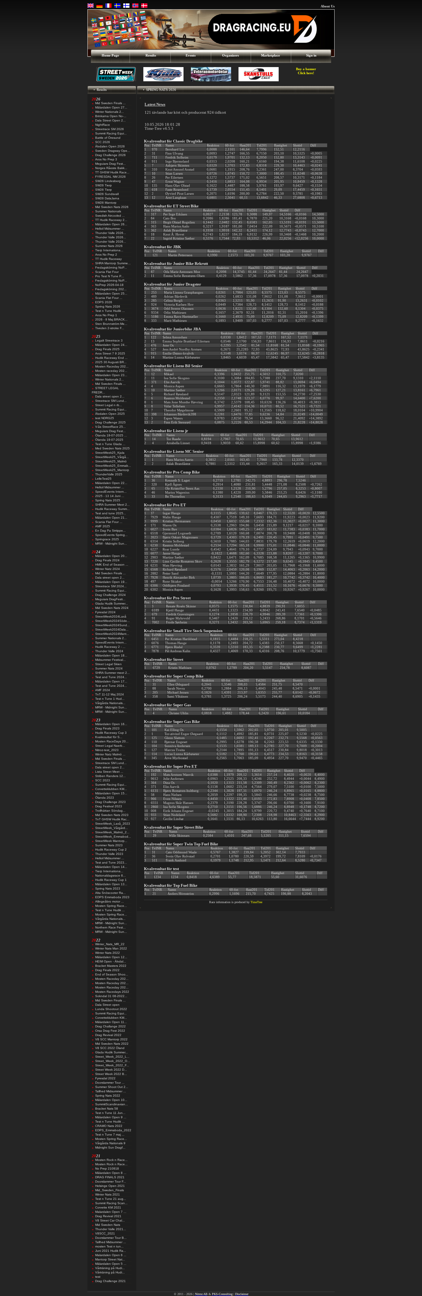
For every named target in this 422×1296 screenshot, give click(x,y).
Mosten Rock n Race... (111, 1160)
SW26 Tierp (103, 185)
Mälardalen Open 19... (111, 582)
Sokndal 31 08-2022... (111, 996)
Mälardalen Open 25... (111, 293)
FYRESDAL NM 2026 (110, 176)
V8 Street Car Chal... (110, 1220)
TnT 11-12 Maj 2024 (109, 694)
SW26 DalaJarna (107, 198)
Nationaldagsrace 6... (110, 875)
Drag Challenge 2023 (110, 802)
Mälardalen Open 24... (111, 344)
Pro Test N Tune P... (109, 276)
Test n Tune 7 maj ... (109, 1134)
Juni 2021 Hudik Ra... (110, 1250)
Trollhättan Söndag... (110, 810)
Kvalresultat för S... (108, 737)
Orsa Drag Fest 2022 (110, 1030)
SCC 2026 (102, 142)
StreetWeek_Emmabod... (113, 836)
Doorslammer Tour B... (111, 1237)
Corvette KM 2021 (108, 1207)
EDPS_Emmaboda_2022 (113, 1130)
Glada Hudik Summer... (111, 603)
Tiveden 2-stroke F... (109, 328)
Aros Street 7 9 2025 (110, 353)
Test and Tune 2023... (111, 862)
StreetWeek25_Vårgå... (112, 457)
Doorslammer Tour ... (109, 1082)
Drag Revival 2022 (108, 1035)
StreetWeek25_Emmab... (113, 465)
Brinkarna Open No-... (110, 116)
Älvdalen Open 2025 (110, 413)
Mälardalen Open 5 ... (110, 1263)
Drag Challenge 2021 (110, 1281)
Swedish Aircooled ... (110, 215)
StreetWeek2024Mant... (112, 633)
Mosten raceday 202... (111, 370)
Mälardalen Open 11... (111, 1022)
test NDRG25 (104, 418)
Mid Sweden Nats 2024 (112, 608)
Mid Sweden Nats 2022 (112, 1043)
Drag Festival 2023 (108, 806)
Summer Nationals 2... (111, 638)
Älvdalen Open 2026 (110, 146)
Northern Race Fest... (110, 927)
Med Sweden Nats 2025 (112, 448)
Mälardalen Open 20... (111, 556)
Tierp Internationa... (109, 250)
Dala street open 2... (109, 396)
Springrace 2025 (107, 539)
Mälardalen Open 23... (111, 375)
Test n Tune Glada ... (110, 444)
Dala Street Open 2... (110, 120)
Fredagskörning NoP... (111, 267)
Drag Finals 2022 (107, 970)
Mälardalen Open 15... (111, 793)
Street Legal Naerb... (110, 745)
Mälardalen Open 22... (111, 483)
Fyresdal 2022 (105, 1078)
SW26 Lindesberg (108, 181)
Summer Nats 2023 (109, 845)
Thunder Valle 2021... (110, 1229)
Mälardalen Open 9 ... (110, 1117)
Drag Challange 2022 (110, 1026)
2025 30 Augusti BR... (111, 362)
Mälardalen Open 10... (111, 1100)
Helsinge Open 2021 (110, 1186)
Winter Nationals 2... (109, 111)
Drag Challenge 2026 (110, 155)
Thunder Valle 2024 (109, 651)
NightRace (102, 124)
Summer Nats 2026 (109, 246)
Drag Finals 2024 (107, 560)
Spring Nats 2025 (107, 500)
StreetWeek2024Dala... (112, 629)
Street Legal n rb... (108, 405)
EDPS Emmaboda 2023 (112, 897)
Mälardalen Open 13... (111, 884)
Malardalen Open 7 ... (110, 1211)
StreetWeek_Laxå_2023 (112, 823)
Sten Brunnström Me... (111, 323)
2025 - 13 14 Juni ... (109, 496)
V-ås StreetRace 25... (110, 426)
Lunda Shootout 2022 (111, 1009)
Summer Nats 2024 (109, 668)
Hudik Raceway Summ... (112, 509)
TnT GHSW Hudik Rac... (112, 819)
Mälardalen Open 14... (111, 867)
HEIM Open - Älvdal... (110, 961)
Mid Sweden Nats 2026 (112, 207)
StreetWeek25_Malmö (111, 461)
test (97, 1276)
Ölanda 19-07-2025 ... (111, 435)
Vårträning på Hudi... (110, 1268)
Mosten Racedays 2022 (112, 991)
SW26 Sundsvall (107, 194)
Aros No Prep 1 (106, 315)
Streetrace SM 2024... (111, 586)
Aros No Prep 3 (106, 159)
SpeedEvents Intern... (111, 491)
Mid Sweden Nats (107, 1224)
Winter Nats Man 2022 (111, 948)
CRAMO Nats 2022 (108, 1126)
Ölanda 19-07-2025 (109, 439)
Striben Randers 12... (110, 776)
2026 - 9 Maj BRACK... (111, 319)
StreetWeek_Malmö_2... (112, 832)
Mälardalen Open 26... (111, 224)
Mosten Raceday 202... (112, 366)
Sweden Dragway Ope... (112, 150)
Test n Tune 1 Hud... (109, 698)
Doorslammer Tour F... (110, 1181)
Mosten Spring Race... (111, 905)
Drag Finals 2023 (107, 728)
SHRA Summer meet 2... (112, 672)
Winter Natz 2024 (107, 569)
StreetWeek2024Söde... (112, 621)
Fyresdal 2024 (105, 612)
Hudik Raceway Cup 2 (111, 849)
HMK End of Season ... (111, 564)
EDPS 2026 (103, 302)
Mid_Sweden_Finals (109, 1190)
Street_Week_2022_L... (112, 1056)
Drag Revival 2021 (108, 1216)
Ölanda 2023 (104, 797)
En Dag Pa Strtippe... (110, 530)
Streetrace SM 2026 (109, 129)
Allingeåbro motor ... (109, 901)
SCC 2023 (102, 780)
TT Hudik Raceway (108, 259)
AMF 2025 (102, 526)
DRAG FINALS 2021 (109, 1177)
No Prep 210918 (107, 1168)
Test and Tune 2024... (111, 677)
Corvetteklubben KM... (111, 789)
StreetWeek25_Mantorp (112, 470)
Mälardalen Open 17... (111, 681)
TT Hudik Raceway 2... (111, 220)
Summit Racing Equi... (111, 133)
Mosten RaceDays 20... (112, 741)
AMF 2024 (102, 690)
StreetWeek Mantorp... (111, 841)
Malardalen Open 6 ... (110, 1255)
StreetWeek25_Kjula (109, 452)
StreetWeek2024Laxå (110, 616)
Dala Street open (107, 1004)
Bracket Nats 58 (106, 1108)
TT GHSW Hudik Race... (112, 172)
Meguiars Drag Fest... (110, 163)
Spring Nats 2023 (107, 888)
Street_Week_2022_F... (112, 1065)
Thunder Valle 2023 (109, 854)
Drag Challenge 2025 (110, 422)
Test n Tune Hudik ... (110, 310)
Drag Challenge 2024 (110, 595)
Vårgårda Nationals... (110, 703)
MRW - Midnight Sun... (111, 543)
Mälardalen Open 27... (111, 107)
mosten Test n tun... (109, 1246)
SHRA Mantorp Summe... (113, 263)
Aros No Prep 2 (106, 254)
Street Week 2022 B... (111, 1074)
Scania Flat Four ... (108, 298)
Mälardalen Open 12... (111, 957)
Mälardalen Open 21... (111, 517)
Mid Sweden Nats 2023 (112, 815)
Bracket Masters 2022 (110, 965)
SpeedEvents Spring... (111, 535)
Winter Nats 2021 (107, 1194)
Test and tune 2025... (110, 513)
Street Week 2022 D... (111, 1069)
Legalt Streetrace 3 (109, 340)
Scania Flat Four (107, 272)
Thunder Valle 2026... (110, 233)
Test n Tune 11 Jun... (110, 1113)
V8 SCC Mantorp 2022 (111, 1039)
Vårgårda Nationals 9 (110, 1143)
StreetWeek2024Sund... (112, 625)
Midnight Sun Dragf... (110, 1147)
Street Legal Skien (108, 664)
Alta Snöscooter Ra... (110, 892)
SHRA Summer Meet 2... (112, 504)
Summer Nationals (108, 211)
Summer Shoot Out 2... (111, 1087)
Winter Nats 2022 (107, 952)
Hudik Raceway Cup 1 (111, 880)
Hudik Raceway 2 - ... (110, 646)
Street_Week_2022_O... (112, 1061)
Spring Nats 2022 (107, 1095)
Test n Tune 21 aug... (110, 1198)
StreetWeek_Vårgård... (111, 828)
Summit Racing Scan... (111, 1203)
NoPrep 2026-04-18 (109, 285)
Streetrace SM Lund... (111, 400)
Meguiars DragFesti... (110, 599)
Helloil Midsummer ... (109, 228)
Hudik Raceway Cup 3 (111, 732)
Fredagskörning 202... (111, 289)
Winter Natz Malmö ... (110, 754)
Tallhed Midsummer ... (110, 1091)
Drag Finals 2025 (107, 349)
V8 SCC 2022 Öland (109, 1048)
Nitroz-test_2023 (107, 750)
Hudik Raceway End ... (111, 357)
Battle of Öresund (107, 137)
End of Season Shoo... (111, 974)
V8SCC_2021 (105, 1233)
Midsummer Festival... (110, 659)
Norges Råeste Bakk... (111, 168)
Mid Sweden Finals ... (110, 103)
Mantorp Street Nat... (110, 1259)
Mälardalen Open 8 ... (110, 1173)
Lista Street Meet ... (109, 771)
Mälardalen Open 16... (111, 724)
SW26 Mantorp (105, 202)
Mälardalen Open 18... (111, 655)
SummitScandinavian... (111, 1104)
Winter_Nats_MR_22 (109, 944)
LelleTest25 (103, 478)
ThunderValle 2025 (108, 474)
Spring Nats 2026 (107, 306)
